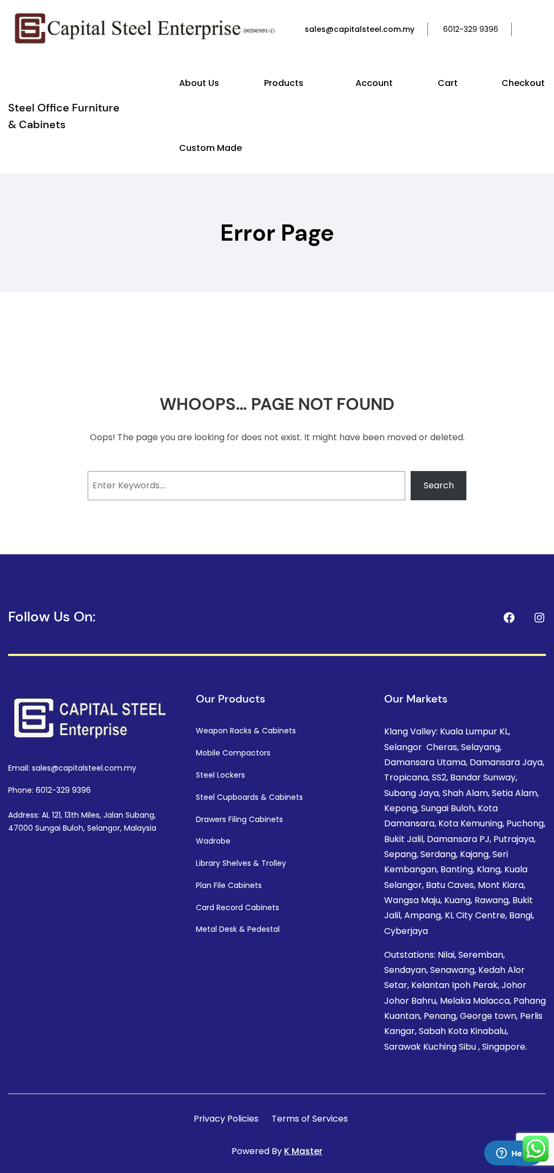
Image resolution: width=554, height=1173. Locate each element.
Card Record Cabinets (237, 907)
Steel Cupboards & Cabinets (249, 797)
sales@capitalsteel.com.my (359, 29)
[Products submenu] (308, 84)
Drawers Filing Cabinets (239, 819)
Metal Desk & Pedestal (238, 929)
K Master (303, 1151)
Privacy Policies (226, 1118)
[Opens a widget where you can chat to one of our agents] (513, 1154)
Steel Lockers (220, 775)
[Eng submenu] (544, 30)
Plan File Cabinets (229, 885)
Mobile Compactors (233, 752)
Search (439, 485)
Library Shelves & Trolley (241, 863)
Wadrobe (213, 841)
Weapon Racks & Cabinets (246, 730)
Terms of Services (310, 1118)
